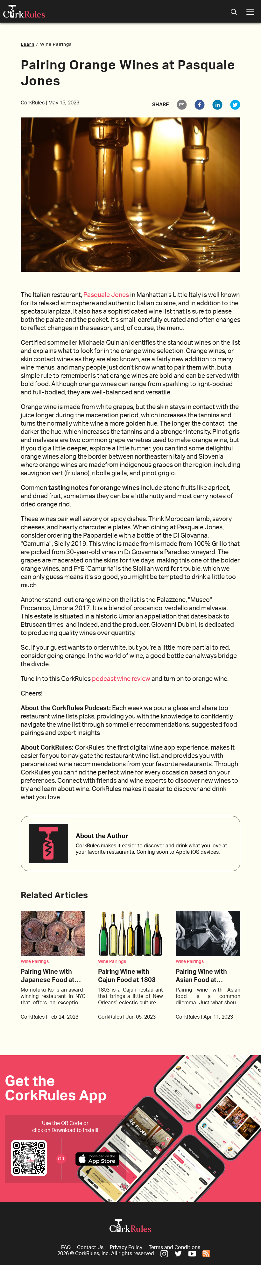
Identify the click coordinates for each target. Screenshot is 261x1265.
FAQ (66, 1247)
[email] (182, 105)
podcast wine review (121, 679)
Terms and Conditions (174, 1247)
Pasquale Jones (106, 295)
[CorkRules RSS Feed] (206, 1253)
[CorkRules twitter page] (178, 1253)
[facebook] (199, 105)
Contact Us (90, 1247)
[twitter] (235, 105)
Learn (27, 44)
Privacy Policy (126, 1247)
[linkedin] (217, 105)
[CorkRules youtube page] (192, 1253)
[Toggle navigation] (234, 13)
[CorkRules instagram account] (164, 1253)
